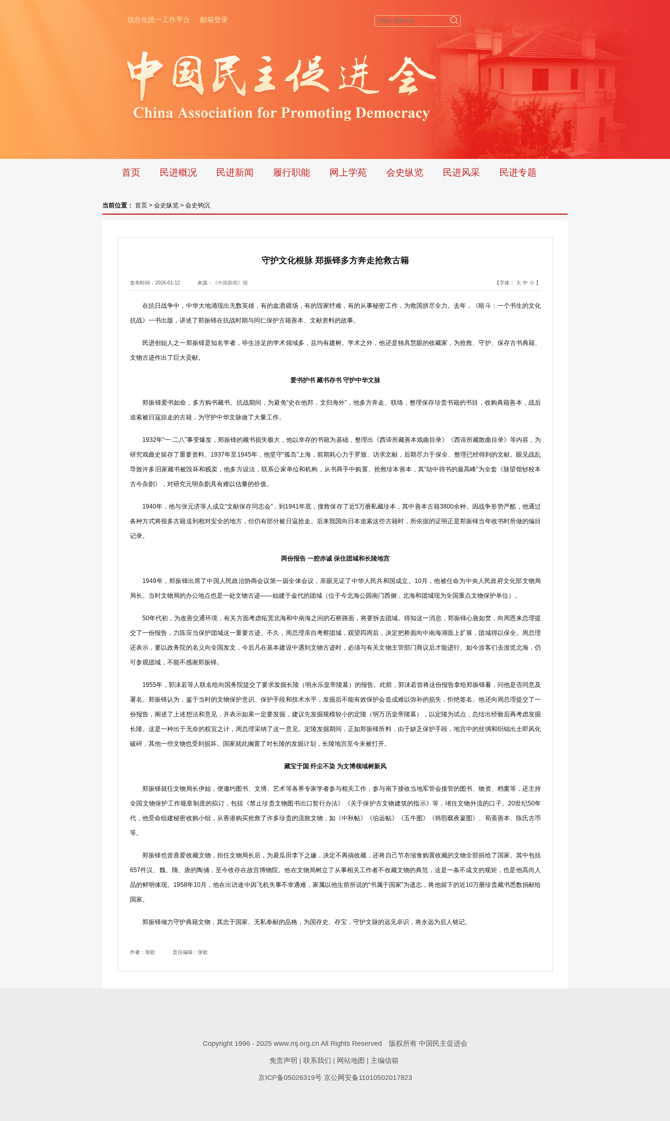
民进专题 (518, 172)
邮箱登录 (214, 20)
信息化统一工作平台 (158, 20)
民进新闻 (235, 172)
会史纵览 (404, 172)
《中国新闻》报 (230, 283)
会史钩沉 (197, 205)
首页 (131, 172)
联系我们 (317, 1060)
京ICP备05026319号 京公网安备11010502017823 (335, 1077)
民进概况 (178, 172)
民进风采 (461, 172)
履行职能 (291, 172)
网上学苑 (348, 172)
